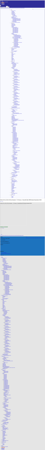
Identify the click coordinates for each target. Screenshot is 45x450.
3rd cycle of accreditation (15, 175)
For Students (5, 262)
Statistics (4, 347)
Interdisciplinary (14, 66)
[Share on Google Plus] (1, 231)
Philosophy (13, 58)
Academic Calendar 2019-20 (6, 278)
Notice (2, 0)
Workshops (15, 148)
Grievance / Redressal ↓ (3, 426)
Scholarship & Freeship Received (7, 360)
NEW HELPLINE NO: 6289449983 (4, 446)
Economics (13, 54)
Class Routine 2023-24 (15, 34)
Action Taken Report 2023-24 (6, 385)
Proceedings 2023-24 (6, 380)
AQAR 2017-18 (14, 130)
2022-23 (12, 196)
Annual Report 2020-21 (6, 406)
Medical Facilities (13, 117)
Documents (13, 49)
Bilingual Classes (14, 154)
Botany (12, 53)
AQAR (12, 126)
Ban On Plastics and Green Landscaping (16, 22)
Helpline (12, 179)
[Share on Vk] (1, 232)
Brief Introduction (13, 122)
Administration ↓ (2, 270)
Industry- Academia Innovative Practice (6, 366)
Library (13, 114)
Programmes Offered (13, 13)
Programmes (6, 391)
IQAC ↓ (2, 369)
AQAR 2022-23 (14, 127)
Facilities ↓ (12, 108)
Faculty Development (15, 143)
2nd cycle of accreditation (6, 422)
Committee (13, 125)
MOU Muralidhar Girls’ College (17, 167)
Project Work (15, 99)
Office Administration (13, 24)
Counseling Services (13, 118)
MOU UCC (14, 160)
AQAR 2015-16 (14, 131)
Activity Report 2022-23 (17, 164)
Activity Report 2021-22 (17, 165)
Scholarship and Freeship (14, 111)
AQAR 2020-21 (14, 128)
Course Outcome (15, 81)
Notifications (13, 123)
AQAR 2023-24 (5, 374)
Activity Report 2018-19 (17, 166)
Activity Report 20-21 (8, 416)
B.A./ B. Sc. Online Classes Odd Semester (7, 284)
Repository (4, 436)
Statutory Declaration (13, 25)
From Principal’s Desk (13, 10)
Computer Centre (13, 116)
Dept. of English (14, 65)
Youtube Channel (13, 190)
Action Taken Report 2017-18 (6, 388)
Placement (14, 151)
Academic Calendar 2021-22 (15, 29)
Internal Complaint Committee (14, 180)
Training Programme (6, 394)
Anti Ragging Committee (5, 428)
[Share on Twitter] (1, 229)
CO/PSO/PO (13, 62)
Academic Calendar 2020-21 (15, 30)
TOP (0, 254)
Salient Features (4, 431)
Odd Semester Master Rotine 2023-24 (17, 35)
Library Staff (4, 433)
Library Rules (13, 186)
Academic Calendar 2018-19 (15, 31)
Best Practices (4, 264)
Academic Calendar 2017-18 (6, 279)
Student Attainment (13, 193)
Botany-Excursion (15, 77)
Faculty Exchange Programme (16, 74)
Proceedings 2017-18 (15, 136)
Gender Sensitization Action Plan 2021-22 (7, 267)
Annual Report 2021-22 (15, 158)
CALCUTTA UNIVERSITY (3, 252)
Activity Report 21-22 (17, 169)
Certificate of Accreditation (14, 176)
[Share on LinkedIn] (1, 230)
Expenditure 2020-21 (15, 115)
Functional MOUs (13, 159)
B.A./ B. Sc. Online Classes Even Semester (16, 37)
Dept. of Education (14, 64)
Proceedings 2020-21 (15, 134)
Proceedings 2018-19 (6, 383)
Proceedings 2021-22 (6, 381)
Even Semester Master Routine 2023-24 (17, 36)
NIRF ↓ (11, 177)
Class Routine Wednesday (16, 44)
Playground (14, 110)
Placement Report (6, 399)
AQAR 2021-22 (5, 375)
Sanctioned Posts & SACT (5, 420)
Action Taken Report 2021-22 (15, 138)
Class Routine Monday (16, 38)
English (12, 55)
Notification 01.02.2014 (6, 372)
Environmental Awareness (15, 152)
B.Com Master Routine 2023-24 (8, 282)
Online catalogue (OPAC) (14, 187)
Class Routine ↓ (4, 281)
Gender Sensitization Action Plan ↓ (6, 265)
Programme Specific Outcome (17, 70)
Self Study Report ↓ (13, 174)
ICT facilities (4, 363)
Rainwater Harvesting (15, 21)
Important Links (13, 191)
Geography (13, 56)
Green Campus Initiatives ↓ (5, 268)
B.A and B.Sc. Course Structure (5, 298)
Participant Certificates (16, 144)
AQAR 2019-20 (14, 129)
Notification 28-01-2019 (15, 124)
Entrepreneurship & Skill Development (16, 147)
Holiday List (13, 33)
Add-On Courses (13, 67)
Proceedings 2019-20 (15, 135)
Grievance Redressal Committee (14, 181)
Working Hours (13, 184)
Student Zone (13, 109)
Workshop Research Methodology (17, 150)
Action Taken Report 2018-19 (15, 140)
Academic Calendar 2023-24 (15, 28)
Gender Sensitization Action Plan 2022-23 (16, 19)
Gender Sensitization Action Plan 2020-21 (16, 20)
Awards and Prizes (4, 358)
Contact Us (2, 1)
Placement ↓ (12, 194)
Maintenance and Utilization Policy (15, 119)
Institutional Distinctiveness (14, 17)
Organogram (4, 273)
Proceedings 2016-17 (15, 137)
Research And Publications (15, 145)
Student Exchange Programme (14, 107)
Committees (13, 26)
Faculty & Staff (4, 260)
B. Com (13, 71)
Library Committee (13, 185)
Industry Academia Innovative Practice (6, 310)
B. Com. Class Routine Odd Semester (16, 46)
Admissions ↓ (2, 295)
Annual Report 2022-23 (6, 405)
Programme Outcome (16, 69)
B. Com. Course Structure (14, 51)
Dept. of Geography (6, 312)
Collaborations (5, 392)
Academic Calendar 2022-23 (6, 276)
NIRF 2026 (13, 178)
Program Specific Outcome (16, 96)
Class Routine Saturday (16, 41)
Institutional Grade (4, 423)
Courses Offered (4, 309)
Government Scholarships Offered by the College (17, 113)
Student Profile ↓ (12, 192)
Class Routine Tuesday (16, 39)
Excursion (15, 90)
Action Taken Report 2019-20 (15, 139)
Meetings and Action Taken (14, 132)
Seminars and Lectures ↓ (14, 63)
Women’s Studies (13, 60)
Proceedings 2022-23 (15, 133)
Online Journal (13, 188)
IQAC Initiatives (4, 389)
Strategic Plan (13, 155)
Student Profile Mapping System (5, 440)
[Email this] (1, 233)
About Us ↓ (2, 257)
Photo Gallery (4, 437)
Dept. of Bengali (5, 313)
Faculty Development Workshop (15, 142)
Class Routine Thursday (16, 40)
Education (3, 302)
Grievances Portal (13, 182)
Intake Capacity (4, 296)
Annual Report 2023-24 (15, 157)
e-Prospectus (13, 11)
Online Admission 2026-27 (14, 48)
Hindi (13, 105)
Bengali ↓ (14, 68)
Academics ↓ (12, 61)
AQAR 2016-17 (5, 378)
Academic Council (4, 271)
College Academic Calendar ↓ (5, 274)
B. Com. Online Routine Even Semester (16, 47)
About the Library (13, 183)
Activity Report (15, 161)
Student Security (13, 121)
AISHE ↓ (11, 195)
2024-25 (12, 197)
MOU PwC (15, 170)
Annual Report (13, 156)
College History (4, 259)
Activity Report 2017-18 (8, 419)
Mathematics (4, 305)
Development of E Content (5, 354)
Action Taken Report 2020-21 (6, 386)
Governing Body (13, 23)
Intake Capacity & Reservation (14, 172)
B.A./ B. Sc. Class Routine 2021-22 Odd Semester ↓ (8, 285)
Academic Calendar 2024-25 (15, 27)
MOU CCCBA (14, 162)
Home (0, 201)
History (12, 57)
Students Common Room (6, 357)
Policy (13, 112)
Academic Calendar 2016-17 (15, 32)
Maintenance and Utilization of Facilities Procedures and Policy (18, 120)
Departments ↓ (2, 299)
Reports (14, 149)
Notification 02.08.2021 (6, 371)
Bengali (12, 52)
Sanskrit (3, 307)
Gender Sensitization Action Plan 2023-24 (16, 18)
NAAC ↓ (11, 173)
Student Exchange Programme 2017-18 (7, 355)
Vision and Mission (13, 12)
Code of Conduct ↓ (13, 14)
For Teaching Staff (14, 15)
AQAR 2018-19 (5, 377)
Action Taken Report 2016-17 (15, 141)
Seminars (13, 146)
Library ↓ (2, 430)
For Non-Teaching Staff (15, 16)
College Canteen (4, 364)
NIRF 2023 (4, 425)
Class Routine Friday (16, 45)
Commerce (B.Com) (4, 301)
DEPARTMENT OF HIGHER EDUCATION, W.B (6, 253)
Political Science (13, 59)
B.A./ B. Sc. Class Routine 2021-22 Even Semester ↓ (17, 42)
